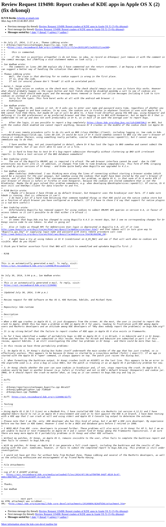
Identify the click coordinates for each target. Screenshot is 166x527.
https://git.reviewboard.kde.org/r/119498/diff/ (41, 397)
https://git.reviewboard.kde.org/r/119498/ (30, 285)
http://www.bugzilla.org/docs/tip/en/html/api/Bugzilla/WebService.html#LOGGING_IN (53, 234)
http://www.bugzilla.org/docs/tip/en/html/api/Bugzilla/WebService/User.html (49, 229)
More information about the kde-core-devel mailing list (29, 524)
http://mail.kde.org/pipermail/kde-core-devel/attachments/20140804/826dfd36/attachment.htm (66, 503)
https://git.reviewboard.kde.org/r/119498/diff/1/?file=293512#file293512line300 (58, 47)
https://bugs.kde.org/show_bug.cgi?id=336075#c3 (117, 122)
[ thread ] (42, 32)
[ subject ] (53, 32)
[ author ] (63, 32)
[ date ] (33, 32)
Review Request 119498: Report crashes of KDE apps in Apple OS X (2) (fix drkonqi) (83, 26)
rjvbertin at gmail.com (28, 18)
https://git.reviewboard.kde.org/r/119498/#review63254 (35, 266)
